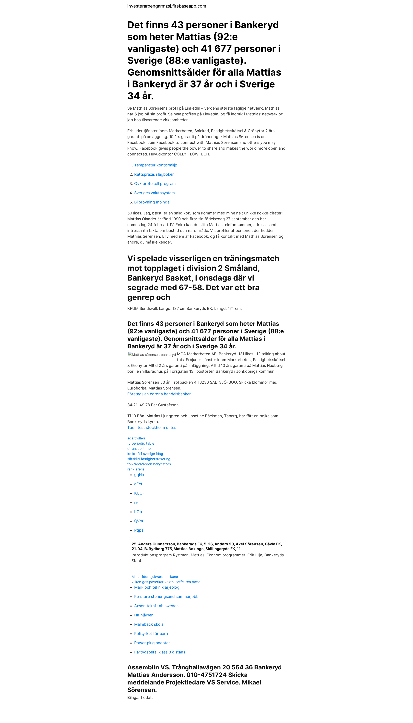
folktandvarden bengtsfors (149, 464)
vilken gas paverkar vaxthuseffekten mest (166, 582)
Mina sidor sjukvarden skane (155, 576)
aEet (138, 484)
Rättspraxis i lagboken (154, 174)
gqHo (139, 474)
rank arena (136, 469)
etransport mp (139, 448)
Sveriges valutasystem (154, 193)
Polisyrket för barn (151, 633)
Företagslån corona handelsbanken (159, 394)
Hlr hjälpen (144, 615)
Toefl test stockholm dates (151, 427)
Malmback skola (148, 624)
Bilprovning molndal (152, 202)
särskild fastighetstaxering (148, 459)
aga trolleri (136, 438)
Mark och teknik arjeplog (156, 587)
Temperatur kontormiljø (155, 165)
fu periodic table (140, 443)
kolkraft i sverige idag (145, 453)
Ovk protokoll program (155, 183)
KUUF (139, 493)
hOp (138, 511)
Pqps (138, 530)
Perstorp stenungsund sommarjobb (166, 596)
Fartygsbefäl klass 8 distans (159, 652)
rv (136, 502)
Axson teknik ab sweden (156, 606)
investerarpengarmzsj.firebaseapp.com (166, 6)
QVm (138, 521)
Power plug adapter (152, 643)
